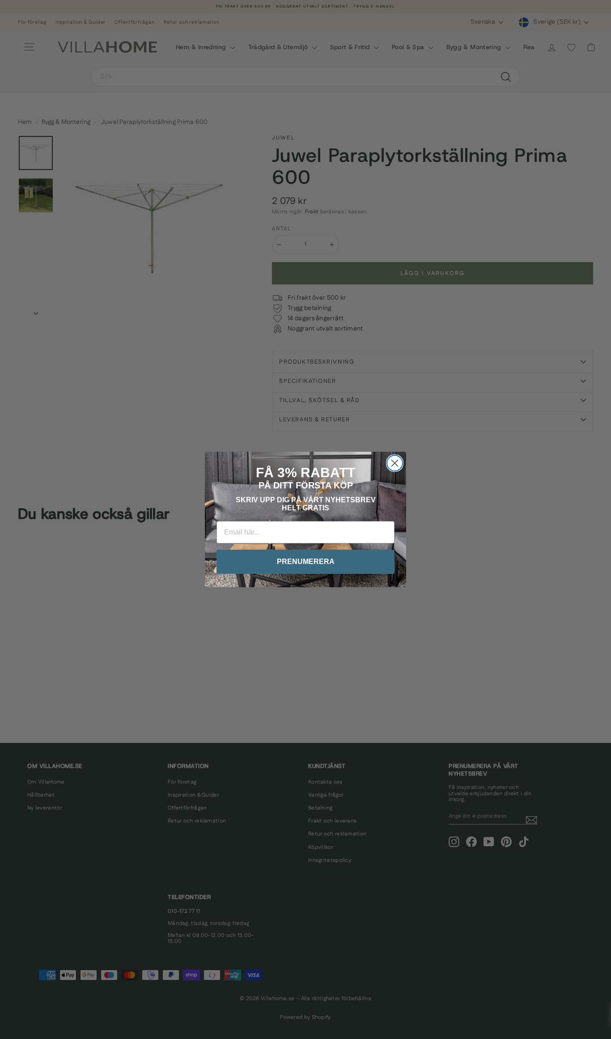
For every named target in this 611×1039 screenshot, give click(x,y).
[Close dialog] (395, 463)
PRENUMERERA (306, 561)
